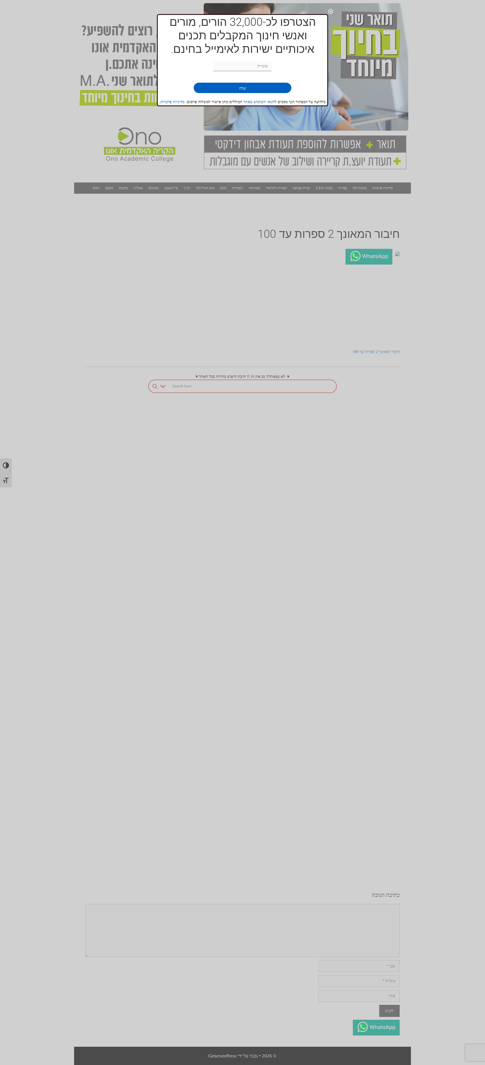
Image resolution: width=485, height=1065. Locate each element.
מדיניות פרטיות (172, 102)
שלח (242, 88)
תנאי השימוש (263, 102)
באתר (248, 102)
